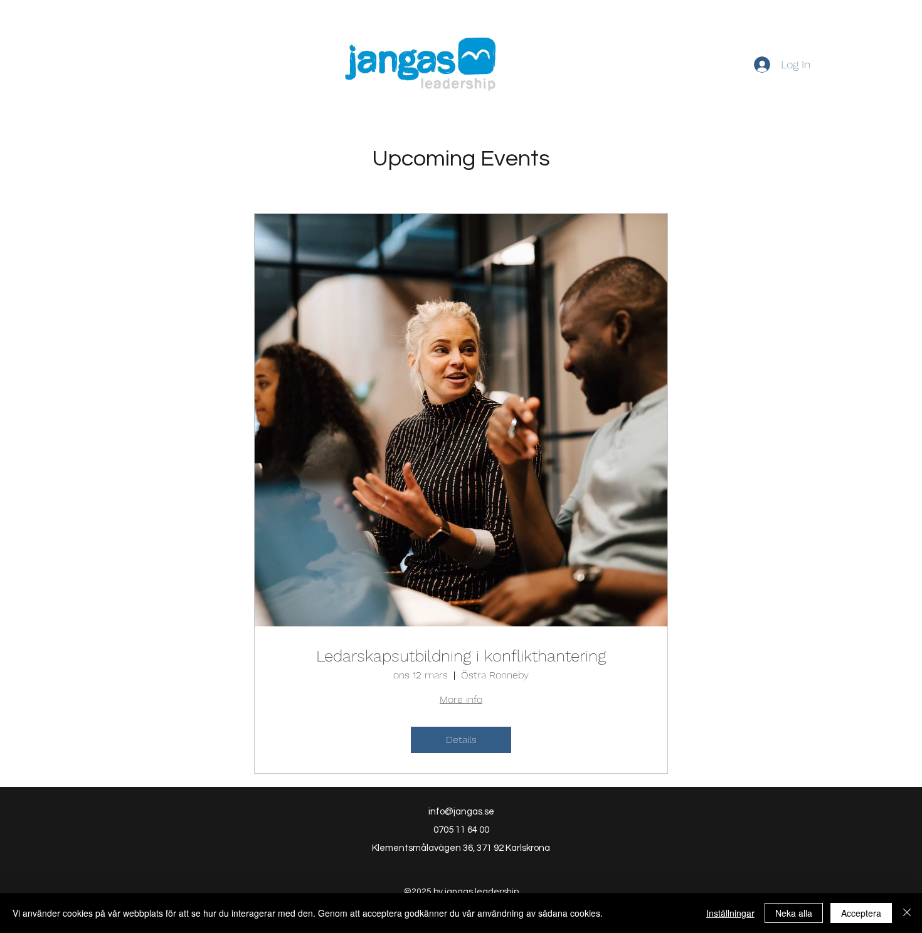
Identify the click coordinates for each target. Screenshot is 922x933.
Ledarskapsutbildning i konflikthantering (461, 655)
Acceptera (861, 913)
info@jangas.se (461, 811)
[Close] (906, 913)
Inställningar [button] (730, 913)
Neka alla (793, 913)
